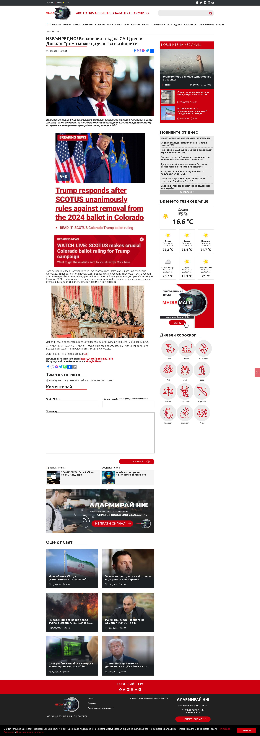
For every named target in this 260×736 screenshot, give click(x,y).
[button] (45, 732)
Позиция (100, 25)
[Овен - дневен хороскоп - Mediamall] (169, 350)
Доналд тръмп (53, 380)
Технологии (158, 25)
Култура (135, 25)
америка (74, 380)
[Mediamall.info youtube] (212, 3)
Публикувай (137, 461)
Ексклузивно (207, 25)
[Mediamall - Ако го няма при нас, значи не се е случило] (58, 13)
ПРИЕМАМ (246, 730)
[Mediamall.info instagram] (209, 2)
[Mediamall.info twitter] (201, 2)
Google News (93, 361)
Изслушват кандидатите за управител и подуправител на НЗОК (182, 172)
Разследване (114, 25)
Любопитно (190, 25)
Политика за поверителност (30, 732)
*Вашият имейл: (110, 399)
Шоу (169, 25)
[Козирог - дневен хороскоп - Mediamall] (168, 415)
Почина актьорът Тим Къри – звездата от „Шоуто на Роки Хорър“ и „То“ (183, 179)
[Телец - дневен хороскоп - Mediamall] (186, 350)
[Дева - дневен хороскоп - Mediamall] (202, 372)
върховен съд (97, 380)
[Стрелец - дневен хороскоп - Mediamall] (202, 393)
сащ (66, 380)
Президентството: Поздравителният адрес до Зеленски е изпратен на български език (185, 158)
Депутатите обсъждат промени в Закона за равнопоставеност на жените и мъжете (184, 165)
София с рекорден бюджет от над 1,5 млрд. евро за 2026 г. (193, 93)
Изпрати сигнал (193, 719)
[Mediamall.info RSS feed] (140, 689)
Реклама (92, 703)
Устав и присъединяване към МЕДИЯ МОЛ (149, 698)
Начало (56, 25)
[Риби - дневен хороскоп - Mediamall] (202, 415)
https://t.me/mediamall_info (96, 358)
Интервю (88, 25)
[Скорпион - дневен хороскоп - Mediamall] (185, 393)
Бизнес (77, 25)
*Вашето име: (53, 399)
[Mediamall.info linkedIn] (205, 2)
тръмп (110, 380)
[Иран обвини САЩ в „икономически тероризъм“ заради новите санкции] (168, 113)
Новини (67, 25)
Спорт (145, 25)
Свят (126, 25)
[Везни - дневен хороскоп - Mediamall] (168, 393)
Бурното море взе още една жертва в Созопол (185, 138)
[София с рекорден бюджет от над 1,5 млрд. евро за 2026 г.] (168, 97)
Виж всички (187, 192)
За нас (90, 698)
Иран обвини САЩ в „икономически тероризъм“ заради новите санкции (192, 111)
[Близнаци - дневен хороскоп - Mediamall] (203, 350)
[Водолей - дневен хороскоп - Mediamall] (185, 415)
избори (84, 380)
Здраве (178, 25)
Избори (220, 25)
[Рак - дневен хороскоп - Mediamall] (168, 372)
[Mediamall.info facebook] (197, 2)
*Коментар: (52, 411)
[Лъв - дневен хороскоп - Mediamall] (185, 372)
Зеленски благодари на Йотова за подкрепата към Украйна (185, 187)
